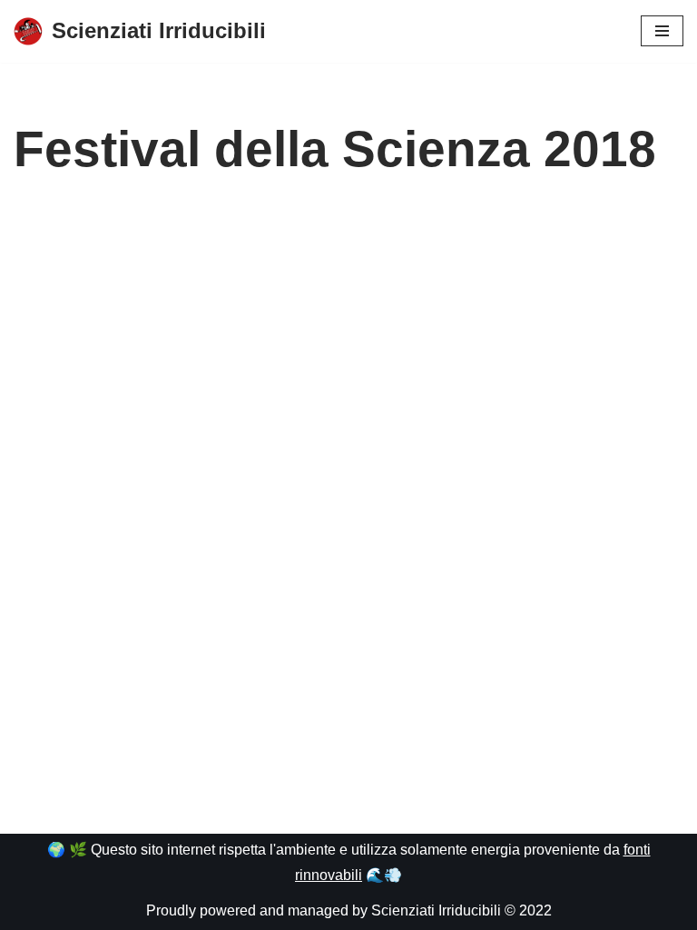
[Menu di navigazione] (662, 30)
